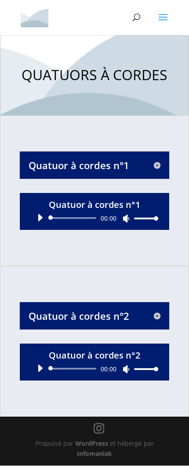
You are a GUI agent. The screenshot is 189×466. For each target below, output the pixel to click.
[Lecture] (40, 218)
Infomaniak (94, 453)
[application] (94, 218)
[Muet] (126, 218)
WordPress (91, 443)
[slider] (143, 218)
